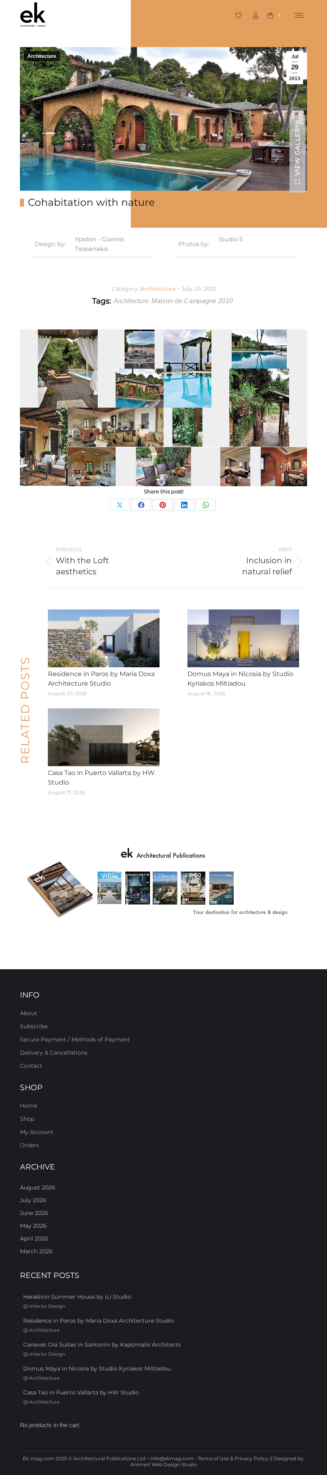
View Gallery (297, 150)
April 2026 (34, 1238)
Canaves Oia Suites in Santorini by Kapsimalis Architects (102, 1344)
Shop (27, 1118)
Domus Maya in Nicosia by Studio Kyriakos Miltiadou (240, 678)
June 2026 (34, 1213)
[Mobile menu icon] (298, 15)
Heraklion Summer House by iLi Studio (77, 1296)
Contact (31, 1065)
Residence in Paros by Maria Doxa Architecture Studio (101, 678)
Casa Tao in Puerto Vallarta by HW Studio (101, 777)
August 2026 (37, 1187)
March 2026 (36, 1251)
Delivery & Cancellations (53, 1052)
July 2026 (33, 1200)
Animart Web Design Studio (163, 1464)
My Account (36, 1132)
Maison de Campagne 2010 (192, 301)
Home (28, 1105)
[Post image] (104, 638)
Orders (29, 1145)
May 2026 (33, 1225)
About (28, 1013)
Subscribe (33, 1026)
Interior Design (47, 1306)
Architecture (42, 56)
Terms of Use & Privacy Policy (233, 1458)
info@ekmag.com (171, 1458)
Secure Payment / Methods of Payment (75, 1039)
